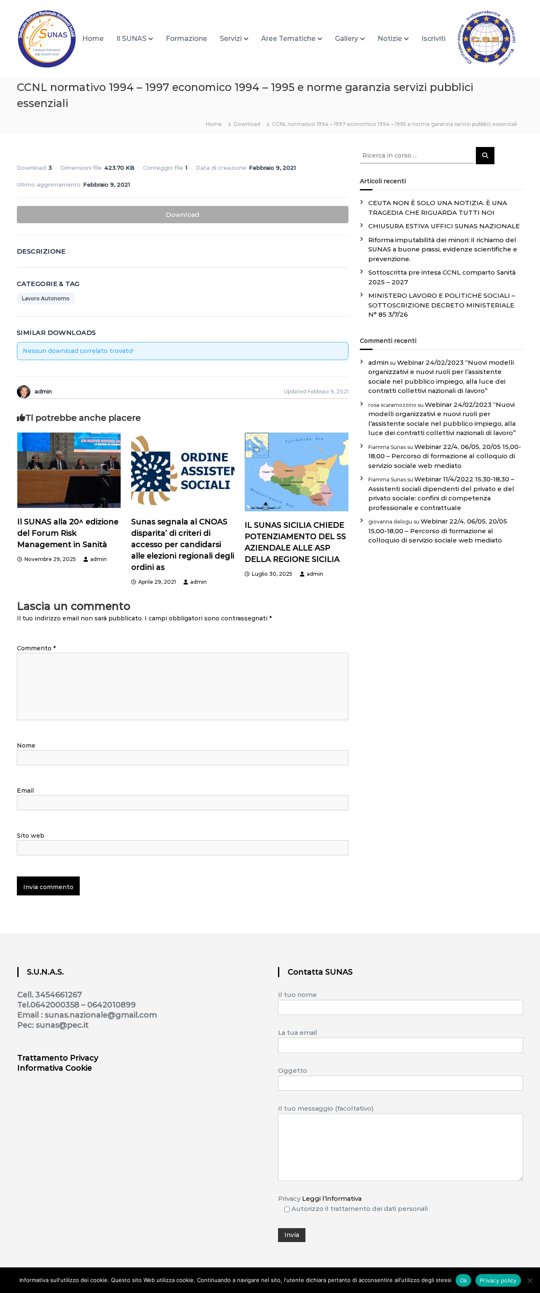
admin (98, 559)
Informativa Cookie (54, 1068)
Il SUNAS (131, 39)
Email (25, 790)
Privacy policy (498, 1280)
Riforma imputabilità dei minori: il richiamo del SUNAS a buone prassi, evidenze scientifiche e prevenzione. (442, 249)
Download (183, 215)
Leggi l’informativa (332, 1198)
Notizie (390, 39)
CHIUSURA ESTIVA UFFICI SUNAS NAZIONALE (444, 226)
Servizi (231, 39)
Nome (26, 745)
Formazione (186, 39)
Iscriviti (433, 39)
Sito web (30, 835)
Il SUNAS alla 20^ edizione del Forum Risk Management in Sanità (68, 533)
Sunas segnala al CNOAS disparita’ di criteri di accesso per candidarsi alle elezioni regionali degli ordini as (182, 544)
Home (93, 39)
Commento (36, 648)
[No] (529, 1280)
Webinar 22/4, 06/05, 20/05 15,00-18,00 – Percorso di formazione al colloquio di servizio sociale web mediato (444, 456)
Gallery (346, 39)
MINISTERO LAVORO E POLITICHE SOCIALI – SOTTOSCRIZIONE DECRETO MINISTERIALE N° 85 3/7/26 (441, 304)
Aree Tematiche (288, 39)
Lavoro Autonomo (46, 298)
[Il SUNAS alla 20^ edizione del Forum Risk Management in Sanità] (69, 469)
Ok (463, 1280)
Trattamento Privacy (57, 1058)
